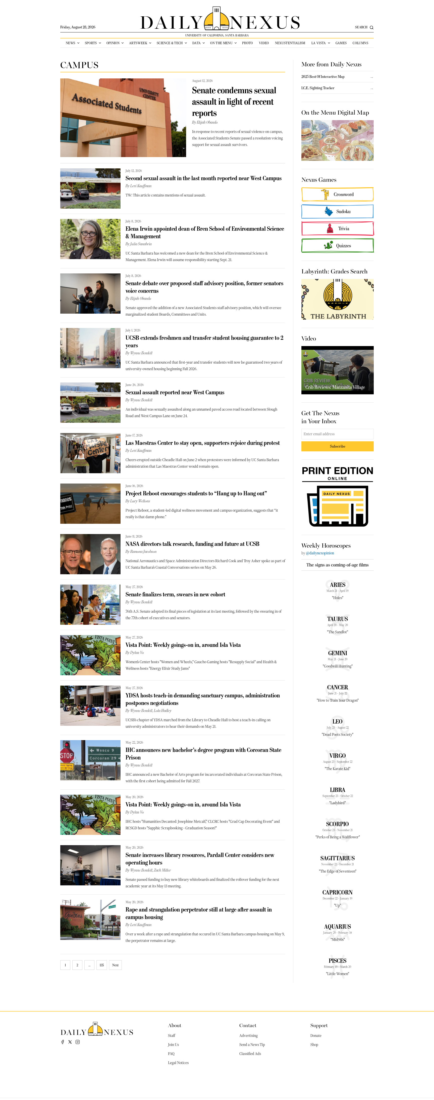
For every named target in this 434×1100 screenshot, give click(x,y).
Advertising (248, 1035)
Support (319, 1025)
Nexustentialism (290, 43)
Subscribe (337, 446)
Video (264, 43)
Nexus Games (318, 179)
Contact (247, 1025)
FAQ (171, 1053)
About (174, 1025)
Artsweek (138, 43)
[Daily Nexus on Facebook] (62, 1042)
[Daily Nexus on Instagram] (77, 1042)
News (70, 43)
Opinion (113, 43)
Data (196, 43)
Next (115, 965)
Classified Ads (250, 1053)
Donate (315, 1035)
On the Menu (221, 43)
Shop (314, 1044)
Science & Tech (170, 43)
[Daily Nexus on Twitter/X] (70, 1042)
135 (102, 965)
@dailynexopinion (320, 553)
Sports (91, 43)
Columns (360, 43)
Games (341, 43)
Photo (247, 43)
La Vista (318, 43)
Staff (171, 1035)
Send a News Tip (252, 1044)
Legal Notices (178, 1063)
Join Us (173, 1044)
